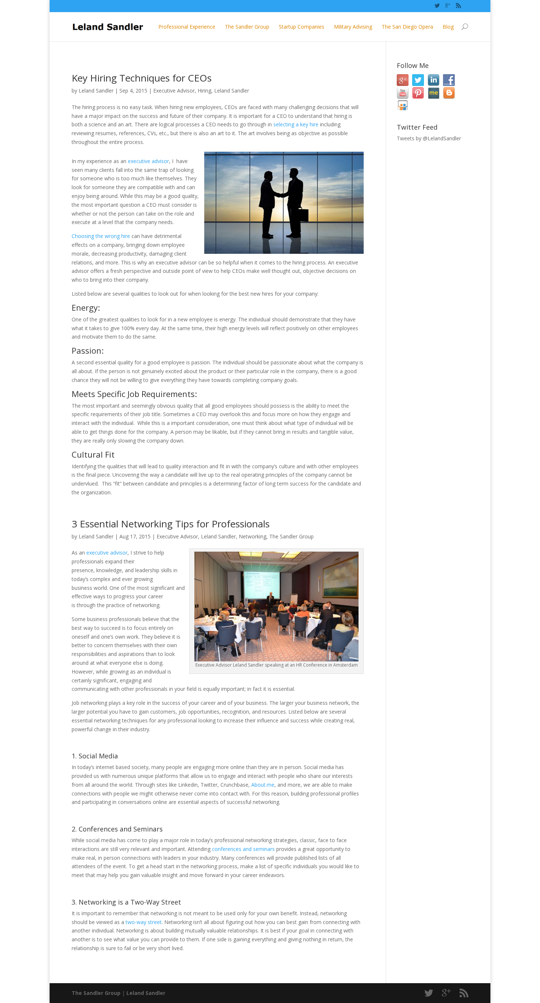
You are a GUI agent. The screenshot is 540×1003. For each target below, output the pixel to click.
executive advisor (148, 161)
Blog (448, 26)
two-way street (144, 922)
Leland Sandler (96, 90)
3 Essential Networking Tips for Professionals (171, 523)
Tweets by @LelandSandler (429, 138)
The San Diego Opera (407, 26)
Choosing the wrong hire (101, 235)
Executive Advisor (174, 90)
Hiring (204, 90)
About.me (262, 784)
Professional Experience (186, 26)
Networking (252, 536)
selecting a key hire (295, 124)
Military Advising (353, 26)
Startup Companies (301, 26)
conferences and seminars (243, 848)
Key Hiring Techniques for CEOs (142, 77)
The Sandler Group (247, 26)
